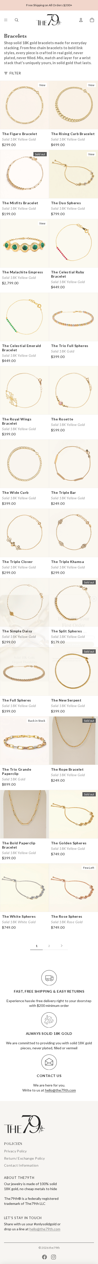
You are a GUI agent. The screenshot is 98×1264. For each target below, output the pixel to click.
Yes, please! (73, 638)
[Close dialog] (94, 592)
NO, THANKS (73, 646)
